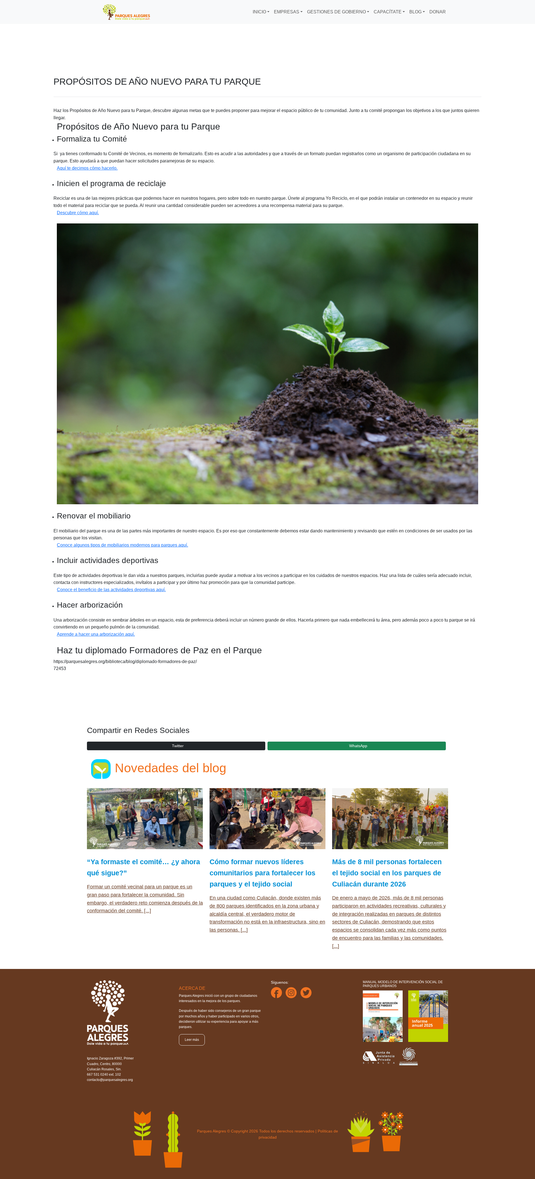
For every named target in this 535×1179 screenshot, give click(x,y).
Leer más (192, 1040)
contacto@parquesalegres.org (110, 1080)
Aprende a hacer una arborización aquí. (96, 634)
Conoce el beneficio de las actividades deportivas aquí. (111, 589)
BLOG (415, 11)
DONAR (437, 11)
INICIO (259, 11)
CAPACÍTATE (388, 11)
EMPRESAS (286, 11)
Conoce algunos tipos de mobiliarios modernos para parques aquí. (122, 545)
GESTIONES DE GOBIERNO (336, 11)
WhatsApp (358, 746)
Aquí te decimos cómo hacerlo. (87, 168)
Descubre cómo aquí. (78, 212)
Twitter (178, 746)
